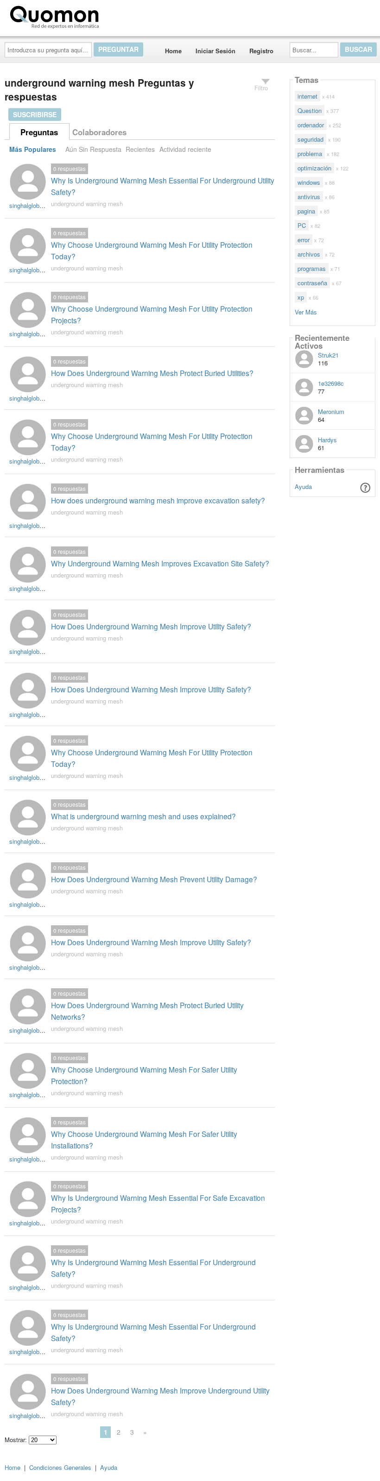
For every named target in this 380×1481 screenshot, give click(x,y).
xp (301, 297)
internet (307, 96)
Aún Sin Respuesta (93, 149)
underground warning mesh (87, 203)
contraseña (312, 282)
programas (312, 268)
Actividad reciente (185, 149)
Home (173, 50)
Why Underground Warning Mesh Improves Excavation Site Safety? (160, 563)
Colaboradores (99, 132)
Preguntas (39, 132)
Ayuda (303, 486)
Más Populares (32, 149)
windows (309, 182)
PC (302, 225)
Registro (261, 50)
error (304, 239)
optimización (314, 167)
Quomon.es (131, 15)
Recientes (140, 149)
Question (310, 110)
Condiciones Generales (60, 1467)
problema (310, 153)
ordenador (311, 124)
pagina (306, 211)
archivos (309, 254)
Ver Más (306, 311)
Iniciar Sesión (215, 50)
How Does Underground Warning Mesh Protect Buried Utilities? (152, 373)
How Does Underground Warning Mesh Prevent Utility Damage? (154, 879)
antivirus (309, 196)
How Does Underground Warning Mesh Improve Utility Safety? (151, 626)
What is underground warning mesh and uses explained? (143, 816)
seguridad (310, 139)
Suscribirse (35, 114)
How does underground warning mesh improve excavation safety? (158, 500)
